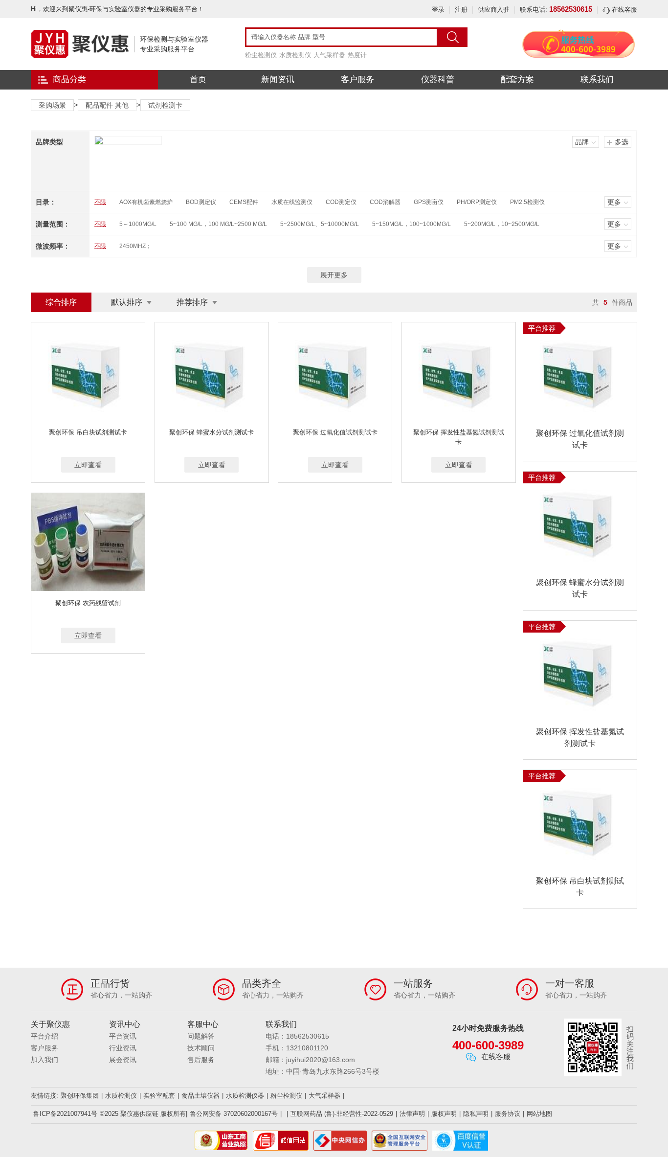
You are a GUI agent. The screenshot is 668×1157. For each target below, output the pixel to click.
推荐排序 (192, 302)
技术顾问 (201, 1048)
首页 (198, 79)
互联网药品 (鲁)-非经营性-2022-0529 (341, 1113)
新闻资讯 (277, 79)
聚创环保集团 (80, 1095)
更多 (614, 202)
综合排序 (61, 302)
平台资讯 (122, 1036)
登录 (438, 9)
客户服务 (357, 79)
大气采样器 (329, 55)
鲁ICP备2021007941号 (65, 1113)
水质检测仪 (295, 55)
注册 (461, 9)
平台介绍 (44, 1036)
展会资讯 (122, 1060)
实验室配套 (159, 1095)
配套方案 (517, 79)
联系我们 (597, 79)
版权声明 (444, 1113)
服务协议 (507, 1113)
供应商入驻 (494, 9)
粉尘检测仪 (261, 55)
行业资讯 (122, 1048)
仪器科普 (437, 79)
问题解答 (201, 1036)
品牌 (582, 142)
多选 (621, 142)
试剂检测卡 (165, 105)
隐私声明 (476, 1113)
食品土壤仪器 (200, 1095)
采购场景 (52, 105)
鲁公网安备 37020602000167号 (234, 1113)
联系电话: (556, 9)
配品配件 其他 (107, 105)
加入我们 (44, 1060)
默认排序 (126, 302)
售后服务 (201, 1060)
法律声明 (412, 1113)
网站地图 (539, 1113)
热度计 (357, 55)
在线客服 (623, 9)
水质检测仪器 (245, 1095)
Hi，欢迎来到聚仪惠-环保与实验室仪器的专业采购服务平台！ (117, 9)
